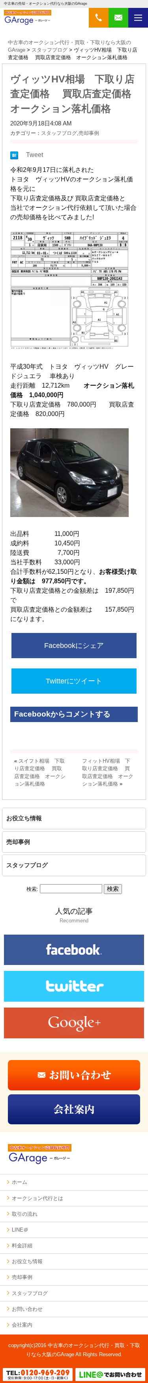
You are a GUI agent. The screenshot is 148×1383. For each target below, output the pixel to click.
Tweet (34, 154)
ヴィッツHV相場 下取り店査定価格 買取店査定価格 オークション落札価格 (75, 93)
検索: (32, 889)
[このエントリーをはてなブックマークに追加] (14, 157)
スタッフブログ (59, 133)
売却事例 (89, 133)
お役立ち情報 (24, 818)
